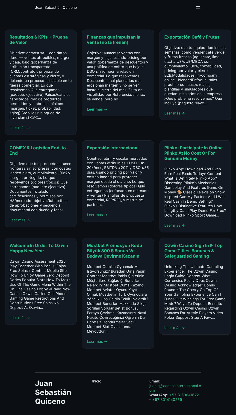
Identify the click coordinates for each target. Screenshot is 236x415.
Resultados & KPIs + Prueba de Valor (38, 39)
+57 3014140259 (167, 399)
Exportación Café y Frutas (192, 37)
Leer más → (19, 127)
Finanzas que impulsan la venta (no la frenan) (113, 39)
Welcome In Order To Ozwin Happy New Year (38, 248)
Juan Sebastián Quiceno (56, 7)
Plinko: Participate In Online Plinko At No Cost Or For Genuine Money (193, 153)
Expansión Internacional (113, 147)
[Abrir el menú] (198, 7)
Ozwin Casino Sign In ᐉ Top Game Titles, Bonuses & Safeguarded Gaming (193, 251)
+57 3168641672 (184, 395)
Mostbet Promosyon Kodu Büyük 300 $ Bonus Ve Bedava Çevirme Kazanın (114, 251)
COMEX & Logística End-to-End (38, 150)
